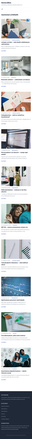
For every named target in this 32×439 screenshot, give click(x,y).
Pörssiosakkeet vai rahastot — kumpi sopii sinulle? (14, 153)
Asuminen (13, 77)
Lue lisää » (3, 51)
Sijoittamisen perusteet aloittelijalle (12, 300)
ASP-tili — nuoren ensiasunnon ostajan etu (14, 227)
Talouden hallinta (16, 260)
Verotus (14, 333)
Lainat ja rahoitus (16, 40)
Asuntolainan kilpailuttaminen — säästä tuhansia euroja (13, 372)
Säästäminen (15, 188)
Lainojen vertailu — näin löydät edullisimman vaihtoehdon (15, 43)
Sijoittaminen (15, 150)
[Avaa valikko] (2, 9)
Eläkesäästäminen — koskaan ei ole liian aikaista (13, 191)
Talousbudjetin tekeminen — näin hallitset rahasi (14, 264)
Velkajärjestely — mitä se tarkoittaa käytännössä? (12, 116)
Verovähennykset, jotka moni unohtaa (13, 336)
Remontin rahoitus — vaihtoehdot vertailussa (15, 80)
